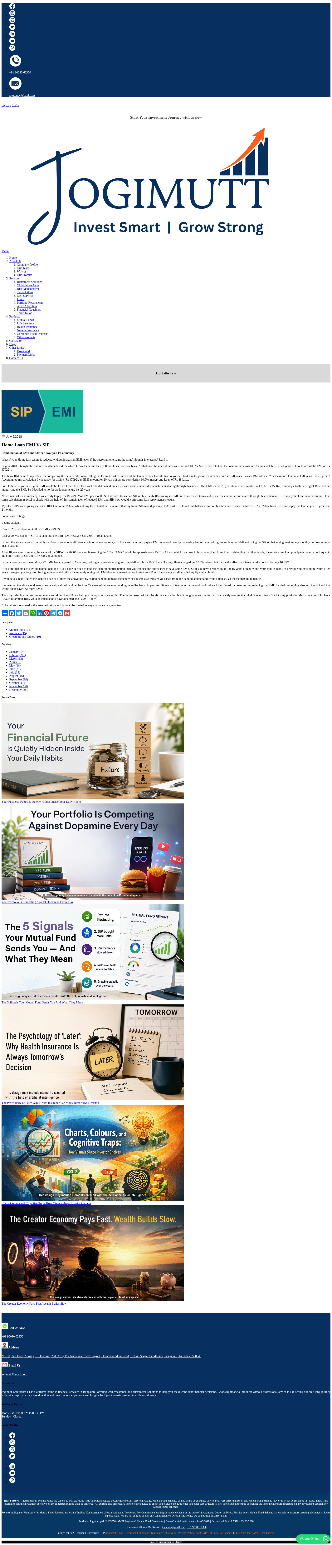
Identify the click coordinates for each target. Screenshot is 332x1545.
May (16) (15, 665)
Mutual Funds (25, 320)
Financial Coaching (29, 309)
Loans (20, 299)
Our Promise (24, 275)
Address (13, 1347)
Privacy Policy (186, 1533)
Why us (21, 271)
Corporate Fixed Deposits (32, 333)
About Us (15, 261)
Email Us (14, 1365)
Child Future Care (28, 285)
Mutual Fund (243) (20, 629)
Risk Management (28, 288)
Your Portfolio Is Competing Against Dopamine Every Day (37, 902)
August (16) (16, 676)
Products (14, 316)
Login (15, 105)
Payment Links (26, 354)
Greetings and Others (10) (25, 636)
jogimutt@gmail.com (22, 95)
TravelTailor (24, 313)
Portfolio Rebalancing (30, 302)
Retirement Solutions (29, 281)
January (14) (16, 651)
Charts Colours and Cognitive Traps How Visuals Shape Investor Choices (46, 1203)
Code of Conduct (223, 1533)
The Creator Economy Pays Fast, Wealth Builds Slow (34, 1303)
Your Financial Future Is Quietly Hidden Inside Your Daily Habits (41, 801)
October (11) (17, 682)
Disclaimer (157, 1533)
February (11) (17, 655)
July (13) (14, 672)
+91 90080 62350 (20, 72)
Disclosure (170, 1533)
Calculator (15, 340)
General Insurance (28, 330)
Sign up (6, 105)
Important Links (114, 1533)
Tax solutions (25, 292)
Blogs (12, 344)
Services (14, 278)
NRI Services (25, 295)
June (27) (15, 669)
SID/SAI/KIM (204, 1533)
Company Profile (27, 264)
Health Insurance (27, 326)
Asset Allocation (27, 306)
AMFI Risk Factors (263, 1533)
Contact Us (16, 358)
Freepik (162, 1542)
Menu (5, 251)
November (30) (18, 686)
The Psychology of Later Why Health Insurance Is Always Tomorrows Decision (50, 1102)
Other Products (26, 337)
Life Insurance (25, 323)
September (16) (18, 679)
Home (13, 257)
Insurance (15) (18, 633)
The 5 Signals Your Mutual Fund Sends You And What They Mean (42, 1002)
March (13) (16, 658)
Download (23, 351)
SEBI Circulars (243, 1533)
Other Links (16, 347)
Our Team (23, 268)
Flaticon (178, 1542)
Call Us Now (16, 1327)
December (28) (18, 689)
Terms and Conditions (137, 1533)
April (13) (15, 662)
